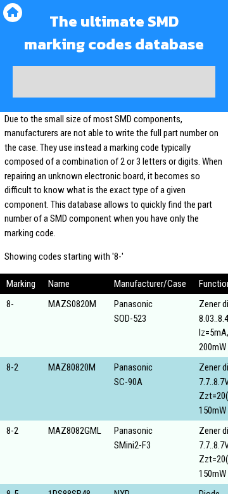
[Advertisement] (114, 82)
